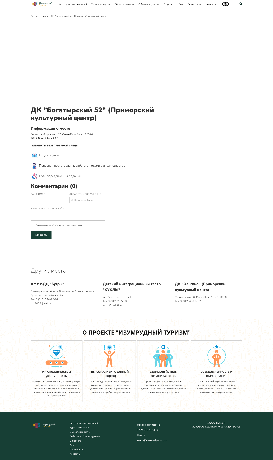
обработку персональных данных (67, 225)
